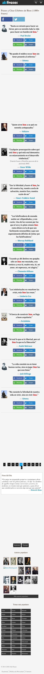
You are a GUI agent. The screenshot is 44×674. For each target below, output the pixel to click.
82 (33, 464)
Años (3, 646)
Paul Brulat (25, 35)
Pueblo (14, 653)
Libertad (24, 630)
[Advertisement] (22, 98)
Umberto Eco (25, 296)
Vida (3, 610)
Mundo (24, 610)
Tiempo (24, 618)
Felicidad (25, 642)
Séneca (25, 60)
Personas (14, 634)
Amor (13, 614)
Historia (4, 649)
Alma (13, 646)
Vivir (3, 634)
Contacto (28, 671)
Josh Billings (25, 373)
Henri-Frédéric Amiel (25, 198)
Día (13, 626)
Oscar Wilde (25, 167)
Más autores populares (21, 596)
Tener (23, 622)
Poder (4, 630)
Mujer (14, 630)
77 (13, 464)
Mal (3, 642)
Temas (25, 545)
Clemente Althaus (25, 271)
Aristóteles (25, 321)
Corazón (14, 638)
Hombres (5, 618)
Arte (13, 642)
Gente (14, 622)
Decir (23, 634)
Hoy (13, 649)
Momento (25, 653)
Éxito (13, 610)
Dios (3, 622)
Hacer (23, 614)
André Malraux (25, 346)
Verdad (4, 626)
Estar (23, 626)
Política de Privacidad (17, 671)
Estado (24, 649)
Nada (3, 614)
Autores (17, 545)
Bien (13, 618)
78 (17, 464)
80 (25, 464)
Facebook (5, 671)
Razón (4, 653)
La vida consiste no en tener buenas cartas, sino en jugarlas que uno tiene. (24, 367)
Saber (23, 638)
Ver (3, 638)
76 (9, 464)
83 (37, 464)
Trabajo (24, 646)
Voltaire (25, 131)
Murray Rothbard (25, 240)
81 (29, 464)
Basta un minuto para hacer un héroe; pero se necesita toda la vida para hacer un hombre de (24, 29)
